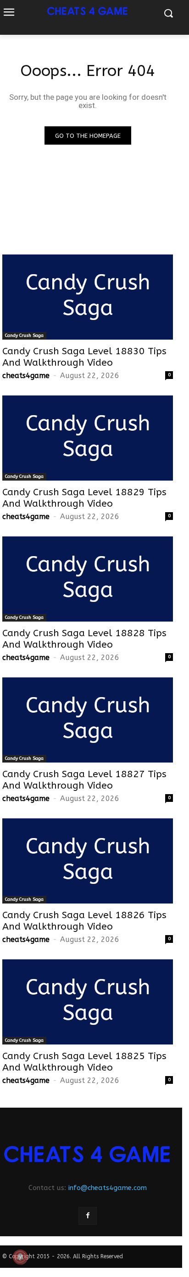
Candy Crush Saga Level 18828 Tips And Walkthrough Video (84, 639)
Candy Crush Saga (24, 335)
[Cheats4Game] (87, 1154)
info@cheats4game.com (107, 1188)
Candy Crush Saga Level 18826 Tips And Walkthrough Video (84, 920)
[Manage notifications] (20, 1257)
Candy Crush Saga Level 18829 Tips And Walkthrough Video (84, 498)
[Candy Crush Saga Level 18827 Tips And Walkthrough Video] (87, 720)
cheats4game (26, 375)
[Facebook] (87, 1216)
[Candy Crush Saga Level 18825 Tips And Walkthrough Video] (87, 1001)
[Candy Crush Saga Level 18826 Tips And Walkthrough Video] (87, 861)
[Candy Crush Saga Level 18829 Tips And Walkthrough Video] (87, 438)
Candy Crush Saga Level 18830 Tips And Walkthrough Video (84, 357)
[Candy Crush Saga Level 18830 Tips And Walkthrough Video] (87, 297)
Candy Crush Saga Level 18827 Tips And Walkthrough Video (84, 779)
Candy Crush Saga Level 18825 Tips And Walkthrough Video (84, 1061)
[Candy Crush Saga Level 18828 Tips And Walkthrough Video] (87, 579)
